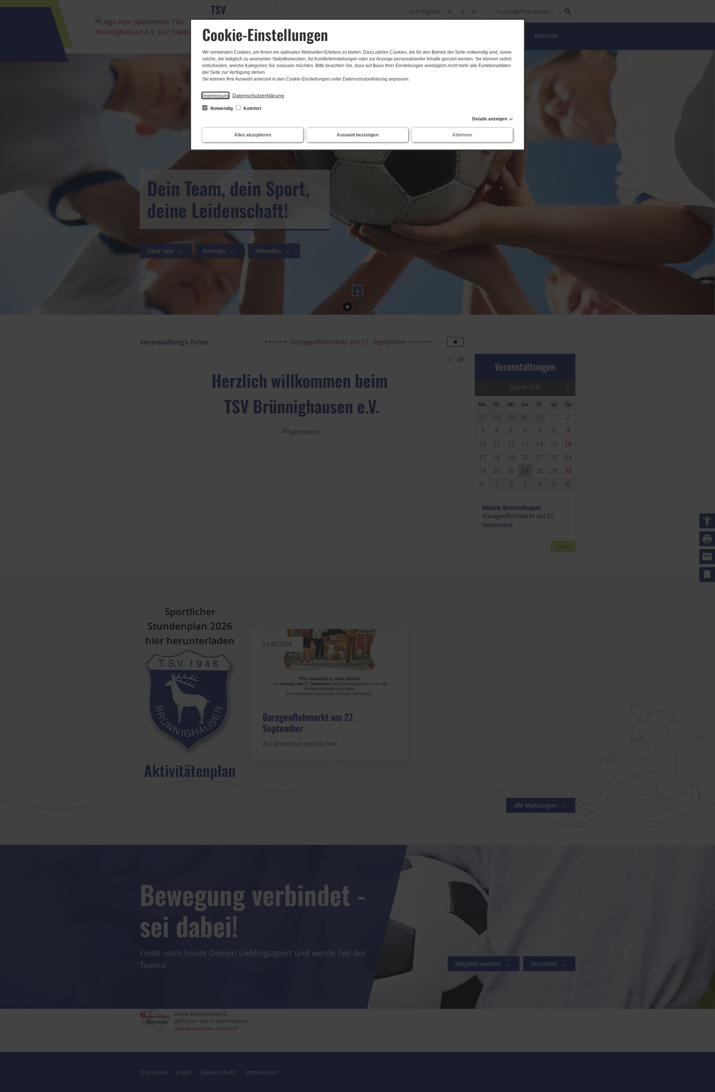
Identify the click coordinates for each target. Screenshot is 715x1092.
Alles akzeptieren (252, 135)
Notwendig (221, 108)
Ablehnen (462, 135)
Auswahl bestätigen (357, 135)
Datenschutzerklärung (258, 95)
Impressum (215, 95)
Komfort (251, 108)
